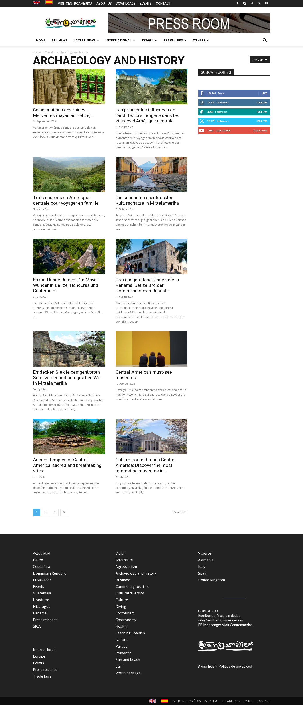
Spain (202, 573)
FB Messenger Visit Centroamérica (225, 625)
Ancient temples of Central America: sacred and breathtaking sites (67, 465)
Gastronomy (126, 619)
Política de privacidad (235, 666)
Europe (39, 656)
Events (38, 586)
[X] (259, 3)
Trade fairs (42, 676)
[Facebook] (237, 3)
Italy (201, 566)
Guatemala (42, 593)
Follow (261, 102)
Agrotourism (126, 566)
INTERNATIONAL (119, 40)
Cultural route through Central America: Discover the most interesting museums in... (146, 465)
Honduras (41, 599)
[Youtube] (266, 3)
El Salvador (42, 579)
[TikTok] (252, 3)
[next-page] (64, 512)
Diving (121, 606)
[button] (264, 40)
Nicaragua (41, 606)
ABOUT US (104, 4)
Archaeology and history (136, 573)
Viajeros (205, 553)
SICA (37, 626)
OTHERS (199, 40)
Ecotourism (125, 613)
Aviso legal (206, 666)
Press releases (45, 619)
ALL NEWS (59, 40)
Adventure (124, 559)
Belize (38, 559)
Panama (40, 613)
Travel (49, 52)
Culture (122, 599)
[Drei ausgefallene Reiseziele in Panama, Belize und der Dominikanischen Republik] (151, 256)
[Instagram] (244, 3)
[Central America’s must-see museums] (151, 349)
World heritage (128, 672)
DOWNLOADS (126, 4)
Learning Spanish (130, 633)
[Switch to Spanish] (49, 2)
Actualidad (41, 553)
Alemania (205, 559)
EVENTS (146, 4)
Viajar (120, 553)
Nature (122, 639)
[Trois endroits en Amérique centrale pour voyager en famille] (69, 174)
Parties (121, 646)
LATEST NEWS (85, 40)
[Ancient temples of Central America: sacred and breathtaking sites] (69, 436)
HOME (40, 40)
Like (264, 93)
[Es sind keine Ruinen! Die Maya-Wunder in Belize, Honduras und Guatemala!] (69, 256)
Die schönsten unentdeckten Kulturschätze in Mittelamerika (147, 200)
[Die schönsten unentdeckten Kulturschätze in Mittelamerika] (151, 174)
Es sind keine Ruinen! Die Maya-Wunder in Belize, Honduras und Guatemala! (65, 285)
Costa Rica (41, 566)
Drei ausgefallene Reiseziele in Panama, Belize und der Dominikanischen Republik (147, 285)
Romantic (123, 653)
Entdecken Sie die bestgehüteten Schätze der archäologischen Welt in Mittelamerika (68, 377)
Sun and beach (128, 659)
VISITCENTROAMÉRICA (75, 4)
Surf (119, 666)
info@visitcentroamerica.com (220, 620)
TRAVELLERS (173, 40)
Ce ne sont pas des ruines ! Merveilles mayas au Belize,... (63, 112)
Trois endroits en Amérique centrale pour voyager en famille (66, 200)
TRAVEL (147, 40)
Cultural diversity (130, 593)
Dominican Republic (49, 573)
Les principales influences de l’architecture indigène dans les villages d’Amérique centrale (147, 115)
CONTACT (163, 4)
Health (121, 626)
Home (37, 52)
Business (123, 579)
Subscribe (260, 130)
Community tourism (132, 586)
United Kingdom (211, 579)
